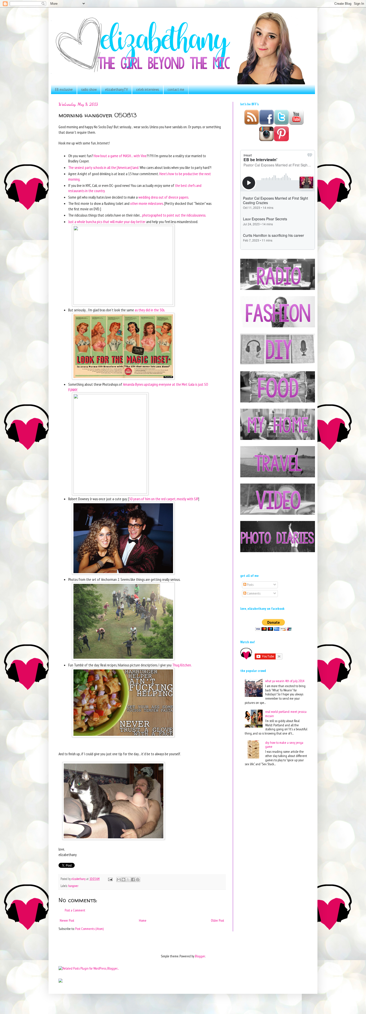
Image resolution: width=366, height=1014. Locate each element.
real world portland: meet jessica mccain (285, 713)
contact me (176, 89)
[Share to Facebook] (132, 879)
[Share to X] (128, 879)
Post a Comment (75, 910)
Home (142, 920)
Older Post (217, 920)
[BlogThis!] (123, 879)
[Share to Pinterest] (137, 879)
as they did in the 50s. (150, 309)
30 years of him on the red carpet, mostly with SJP (163, 498)
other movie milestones (146, 203)
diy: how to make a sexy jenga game (284, 744)
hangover (73, 886)
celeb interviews (147, 89)
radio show (89, 89)
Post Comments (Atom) (89, 928)
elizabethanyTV (116, 89)
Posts (249, 584)
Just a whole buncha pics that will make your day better (106, 221)
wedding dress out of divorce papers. (163, 197)
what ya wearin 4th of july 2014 (284, 681)
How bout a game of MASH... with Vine (120, 155)
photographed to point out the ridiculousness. (174, 215)
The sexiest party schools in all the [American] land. (103, 167)
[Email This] (118, 879)
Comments (253, 593)
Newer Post (67, 920)
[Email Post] (110, 879)
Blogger (200, 956)
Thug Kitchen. (182, 664)
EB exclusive (64, 89)
